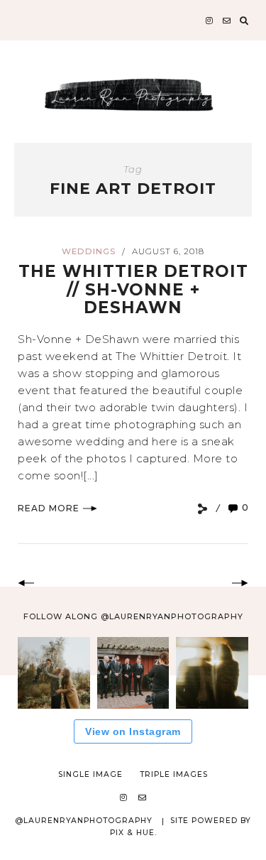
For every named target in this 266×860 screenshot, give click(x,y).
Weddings (89, 251)
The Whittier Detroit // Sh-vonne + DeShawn (133, 289)
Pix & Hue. (133, 832)
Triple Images (174, 774)
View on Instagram (133, 731)
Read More (48, 508)
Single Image (90, 774)
